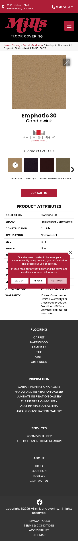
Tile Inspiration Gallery (39, 401)
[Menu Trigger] (69, 26)
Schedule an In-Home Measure (39, 441)
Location (39, 471)
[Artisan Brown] (47, 165)
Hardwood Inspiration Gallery (39, 392)
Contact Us (39, 193)
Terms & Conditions (39, 525)
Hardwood (39, 342)
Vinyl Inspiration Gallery (39, 406)
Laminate (39, 347)
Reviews (39, 476)
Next (72, 164)
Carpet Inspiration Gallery (39, 387)
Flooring (16, 45)
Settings (57, 280)
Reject (38, 280)
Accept (20, 280)
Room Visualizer (39, 436)
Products (37, 45)
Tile (39, 352)
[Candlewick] (15, 165)
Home (7, 45)
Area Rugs (39, 362)
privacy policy (38, 268)
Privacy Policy (39, 520)
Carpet (26, 45)
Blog (39, 466)
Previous (5, 164)
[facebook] (39, 502)
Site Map (39, 535)
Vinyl (39, 357)
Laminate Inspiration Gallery (39, 396)
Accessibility (39, 530)
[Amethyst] (31, 165)
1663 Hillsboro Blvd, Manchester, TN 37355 (20, 6)
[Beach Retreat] (63, 165)
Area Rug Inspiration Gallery (39, 411)
